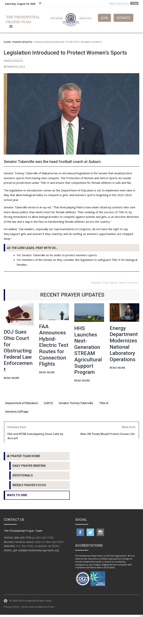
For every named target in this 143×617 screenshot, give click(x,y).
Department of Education (21, 403)
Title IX (103, 403)
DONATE (123, 17)
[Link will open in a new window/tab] (80, 532)
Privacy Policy (11, 606)
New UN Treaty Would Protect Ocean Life (108, 434)
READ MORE (11, 378)
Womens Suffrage (16, 411)
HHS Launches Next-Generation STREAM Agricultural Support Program (88, 350)
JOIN (104, 17)
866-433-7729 (22, 537)
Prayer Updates (22, 42)
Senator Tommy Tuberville (76, 403)
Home (7, 42)
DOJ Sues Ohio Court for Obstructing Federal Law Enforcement (18, 351)
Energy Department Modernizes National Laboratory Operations (124, 343)
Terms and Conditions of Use (37, 606)
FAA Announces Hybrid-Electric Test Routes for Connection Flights (53, 345)
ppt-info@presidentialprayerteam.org (36, 550)
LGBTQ (48, 403)
